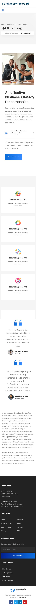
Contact (20, 527)
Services (20, 519)
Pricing (3, 531)
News (19, 523)
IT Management (7, 573)
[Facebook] (11, 602)
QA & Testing (6, 576)
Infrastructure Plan (8, 580)
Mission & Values (6, 523)
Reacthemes (22, 597)
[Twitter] (16, 602)
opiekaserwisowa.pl (15, 3)
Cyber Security (6, 569)
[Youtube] (25, 602)
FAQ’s (19, 531)
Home (3, 519)
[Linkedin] (20, 602)
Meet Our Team (6, 527)
